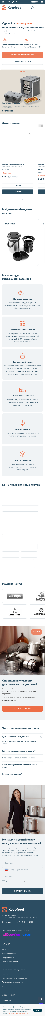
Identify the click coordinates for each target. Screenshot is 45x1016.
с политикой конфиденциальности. (28, 882)
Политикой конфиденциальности (17, 1013)
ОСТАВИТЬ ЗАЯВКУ (22, 891)
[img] (22, 92)
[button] (22, 55)
